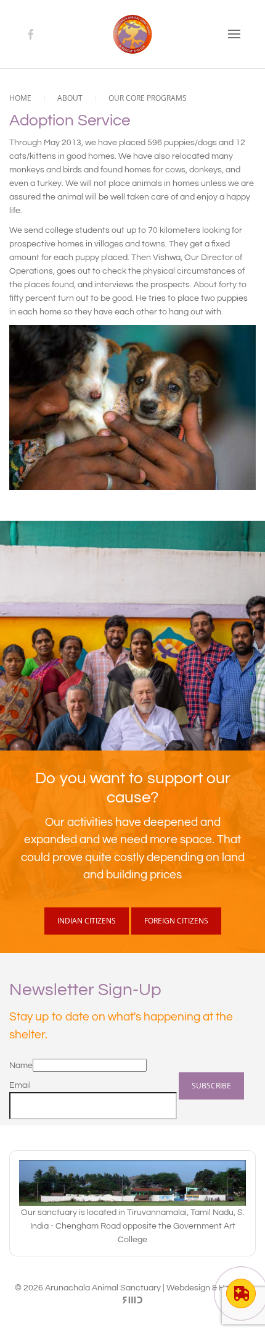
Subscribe (211, 1085)
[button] (234, 34)
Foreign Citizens (176, 920)
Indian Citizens (86, 920)
